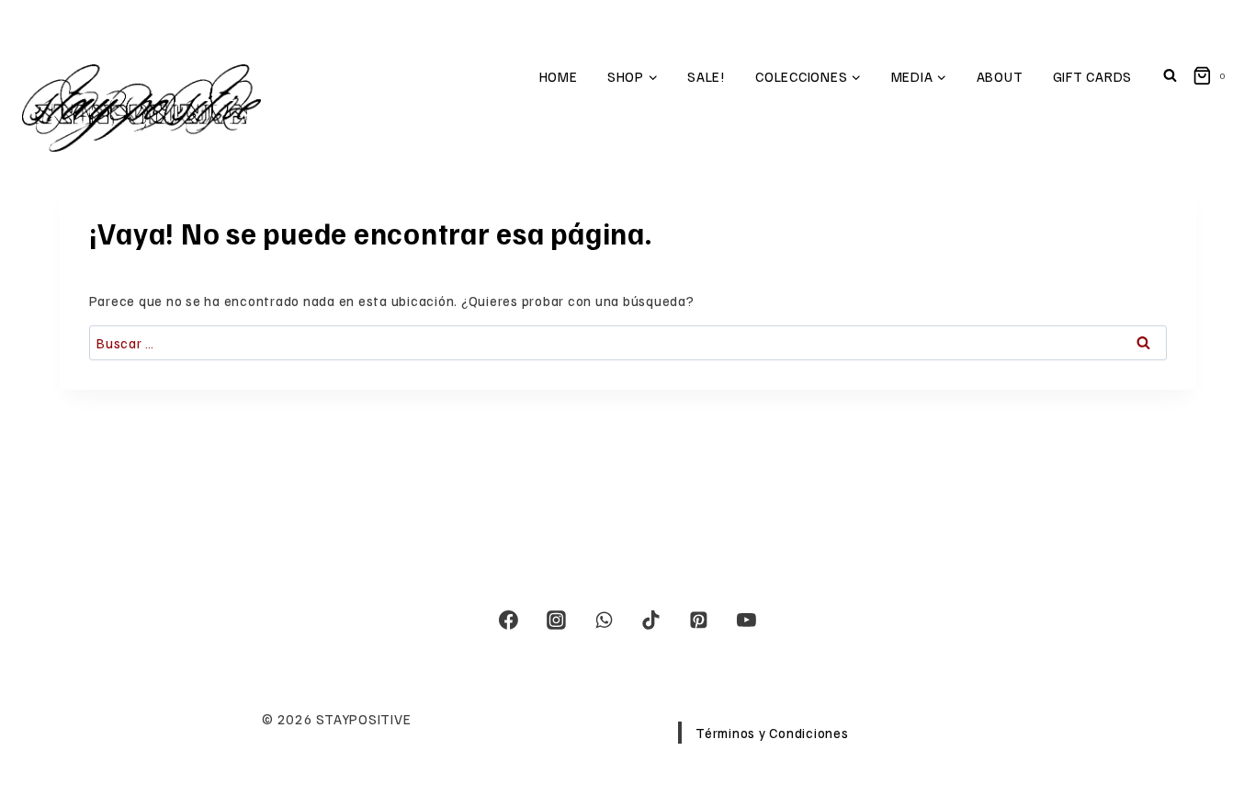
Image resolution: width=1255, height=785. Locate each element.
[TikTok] (651, 620)
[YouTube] (746, 620)
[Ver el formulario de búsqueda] (1169, 76)
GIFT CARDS (1093, 76)
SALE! (706, 76)
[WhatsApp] (603, 620)
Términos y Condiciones (772, 732)
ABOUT (1000, 76)
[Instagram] (556, 620)
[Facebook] (509, 620)
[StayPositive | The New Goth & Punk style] (141, 108)
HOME (558, 76)
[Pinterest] (699, 620)
